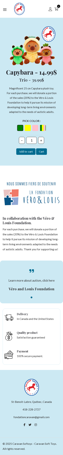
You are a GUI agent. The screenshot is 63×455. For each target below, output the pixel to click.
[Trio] (43, 128)
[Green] (20, 128)
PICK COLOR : (32, 120)
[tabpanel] (31, 282)
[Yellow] (28, 128)
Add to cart (26, 151)
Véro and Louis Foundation (31, 288)
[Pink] (35, 128)
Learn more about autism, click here (32, 280)
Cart (41, 151)
